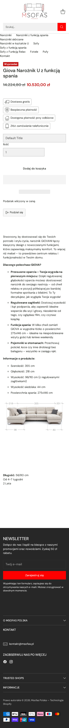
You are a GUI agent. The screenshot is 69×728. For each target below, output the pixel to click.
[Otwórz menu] (5, 11)
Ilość (6, 144)
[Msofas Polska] (34, 11)
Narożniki (6, 35)
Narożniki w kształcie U (14, 43)
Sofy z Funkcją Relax (12, 51)
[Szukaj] (62, 27)
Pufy (45, 51)
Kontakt (5, 56)
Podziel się (16, 212)
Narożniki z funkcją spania (32, 35)
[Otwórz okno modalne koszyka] (63, 11)
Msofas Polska (39, 700)
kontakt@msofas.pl (21, 644)
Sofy (36, 43)
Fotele (34, 51)
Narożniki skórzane (11, 39)
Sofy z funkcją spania (13, 47)
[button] (34, 179)
